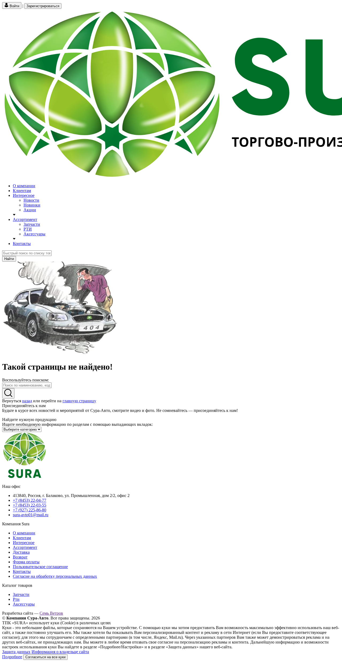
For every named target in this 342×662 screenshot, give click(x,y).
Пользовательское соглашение (40, 566)
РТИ (28, 229)
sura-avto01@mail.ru (30, 514)
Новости (31, 200)
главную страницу (79, 401)
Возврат (20, 557)
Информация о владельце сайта (60, 651)
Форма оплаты (26, 562)
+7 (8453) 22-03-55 (29, 505)
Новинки (32, 205)
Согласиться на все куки (45, 657)
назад (27, 401)
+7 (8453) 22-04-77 (29, 500)
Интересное (23, 195)
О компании (24, 185)
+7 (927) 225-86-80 (29, 510)
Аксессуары (34, 234)
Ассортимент (25, 219)
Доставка (21, 552)
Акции (30, 210)
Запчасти (32, 224)
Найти (9, 259)
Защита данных (16, 651)
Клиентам (22, 190)
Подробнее (12, 657)
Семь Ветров (51, 613)
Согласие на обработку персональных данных (55, 576)
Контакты (22, 243)
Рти (16, 599)
